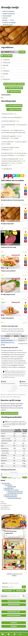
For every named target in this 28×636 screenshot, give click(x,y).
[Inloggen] (24, 587)
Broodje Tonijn (5, 338)
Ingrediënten (8, 485)
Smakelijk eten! (7, 169)
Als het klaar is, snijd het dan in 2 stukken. (13, 143)
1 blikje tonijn (6, 62)
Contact (17, 631)
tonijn (15, 124)
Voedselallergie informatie (15, 493)
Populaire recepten (13, 615)
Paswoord (5, 587)
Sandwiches (11, 13)
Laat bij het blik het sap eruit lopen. (14, 126)
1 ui (4, 68)
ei (3, 76)
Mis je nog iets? (15, 91)
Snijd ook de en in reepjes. (11, 137)
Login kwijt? (8, 591)
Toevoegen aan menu (15, 88)
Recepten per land (14, 612)
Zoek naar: (4, 596)
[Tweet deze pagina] (14, 175)
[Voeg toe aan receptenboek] (25, 188)
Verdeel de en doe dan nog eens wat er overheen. (13, 154)
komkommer (6, 79)
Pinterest (14, 626)
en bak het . (11, 121)
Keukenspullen (12, 486)
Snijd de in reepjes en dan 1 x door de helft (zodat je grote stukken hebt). (13, 131)
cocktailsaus (6, 71)
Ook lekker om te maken (11, 490)
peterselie (5, 65)
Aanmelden (20, 591)
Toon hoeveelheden (15, 105)
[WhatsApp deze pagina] (18, 175)
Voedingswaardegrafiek (14, 498)
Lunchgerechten (6, 505)
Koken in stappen (15, 109)
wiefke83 (13, 22)
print (23, 52)
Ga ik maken (7, 55)
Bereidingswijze (9, 488)
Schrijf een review (8, 24)
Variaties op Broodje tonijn (15, 491)
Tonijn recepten (6, 16)
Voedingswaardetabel (11, 496)
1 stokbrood (6, 60)
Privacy (21, 631)
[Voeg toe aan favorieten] (25, 185)
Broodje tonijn (6, 483)
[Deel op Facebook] (25, 191)
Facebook (13, 623)
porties (5, 18)
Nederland (11, 11)
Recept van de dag (14, 601)
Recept (4, 503)
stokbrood (14, 121)
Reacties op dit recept (11, 495)
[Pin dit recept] (10, 175)
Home (2, 501)
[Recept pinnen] (25, 194)
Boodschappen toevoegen (15, 84)
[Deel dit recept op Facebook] (6, 175)
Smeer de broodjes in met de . (10, 148)
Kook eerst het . (10, 114)
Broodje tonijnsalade (7, 340)
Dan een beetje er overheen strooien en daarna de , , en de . (13, 162)
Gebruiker (5, 583)
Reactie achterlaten (11, 413)
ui (10, 130)
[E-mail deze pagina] (22, 175)
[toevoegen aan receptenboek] (25, 520)
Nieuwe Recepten (13, 604)
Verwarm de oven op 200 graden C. (12, 117)
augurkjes (5, 73)
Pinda (4, 381)
